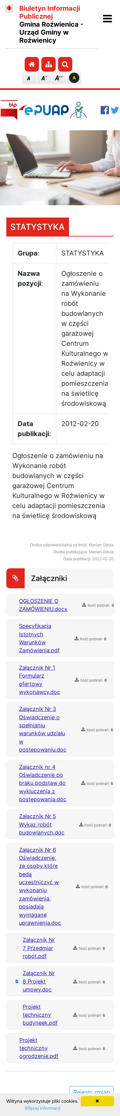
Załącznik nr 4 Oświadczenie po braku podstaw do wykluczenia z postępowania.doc (42, 783)
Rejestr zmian (91, 1092)
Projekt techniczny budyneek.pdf (40, 1014)
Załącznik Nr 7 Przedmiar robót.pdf (39, 947)
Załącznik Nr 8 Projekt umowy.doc (39, 981)
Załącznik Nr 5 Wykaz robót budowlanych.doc (41, 824)
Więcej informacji (42, 1108)
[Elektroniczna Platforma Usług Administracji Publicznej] (44, 110)
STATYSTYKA (37, 227)
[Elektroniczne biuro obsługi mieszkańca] (84, 110)
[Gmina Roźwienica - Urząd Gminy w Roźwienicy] (9, 24)
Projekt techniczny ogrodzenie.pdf (38, 1048)
